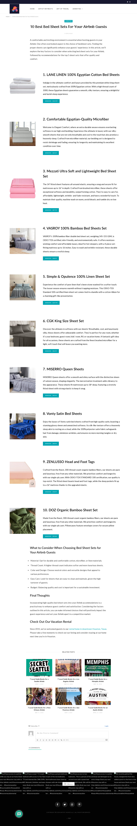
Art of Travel (63, 9)
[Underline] (43, 740)
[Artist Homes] (14, 9)
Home (32, 9)
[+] (67, 740)
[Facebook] (57, 804)
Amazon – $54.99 (51, 351)
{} (64, 740)
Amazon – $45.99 (51, 395)
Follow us (69, 784)
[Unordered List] (52, 740)
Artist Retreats (45, 9)
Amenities (77, 9)
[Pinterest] (79, 804)
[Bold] (37, 740)
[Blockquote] (55, 740)
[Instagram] (72, 804)
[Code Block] (58, 740)
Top (69, 818)
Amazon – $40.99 (51, 443)
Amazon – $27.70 (51, 210)
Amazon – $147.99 (51, 302)
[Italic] (40, 740)
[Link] (61, 740)
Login (106, 726)
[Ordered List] (49, 740)
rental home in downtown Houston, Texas (87, 629)
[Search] (129, 9)
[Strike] (46, 740)
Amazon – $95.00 (51, 536)
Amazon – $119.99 (51, 101)
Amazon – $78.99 (51, 492)
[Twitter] (65, 804)
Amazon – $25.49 (51, 153)
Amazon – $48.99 (51, 258)
